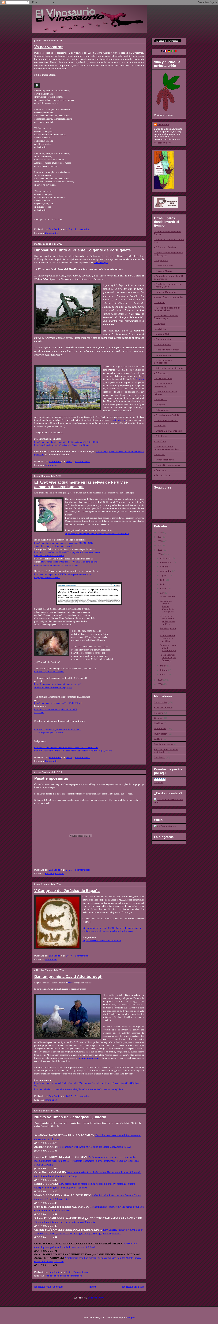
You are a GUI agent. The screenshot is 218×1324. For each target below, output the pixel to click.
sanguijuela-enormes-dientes (47, 577)
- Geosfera (159, 404)
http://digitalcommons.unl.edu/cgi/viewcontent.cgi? (57, 684)
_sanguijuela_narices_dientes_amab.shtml (53, 546)
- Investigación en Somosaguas (163, 361)
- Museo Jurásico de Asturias (168, 297)
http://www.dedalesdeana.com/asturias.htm (102, 940)
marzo (163, 665)
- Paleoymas (160, 399)
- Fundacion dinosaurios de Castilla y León (168, 285)
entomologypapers (63, 687)
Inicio (92, 1286)
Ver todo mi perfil (162, 142)
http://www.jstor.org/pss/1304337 (49, 671)
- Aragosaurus (161, 260)
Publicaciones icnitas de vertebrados (63, 1275)
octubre (164, 566)
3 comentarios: (82, 869)
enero (163, 674)
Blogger (131, 1317)
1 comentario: (82, 955)
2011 (160, 549)
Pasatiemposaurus (51, 778)
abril (162, 593)
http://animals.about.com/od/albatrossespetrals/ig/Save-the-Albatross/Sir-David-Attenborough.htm (78, 1089)
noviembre (166, 562)
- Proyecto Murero (163, 271)
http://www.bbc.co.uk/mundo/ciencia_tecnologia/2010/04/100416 (63, 543)
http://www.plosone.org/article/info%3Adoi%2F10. (57, 729)
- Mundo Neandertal (164, 459)
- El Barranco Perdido (165, 247)
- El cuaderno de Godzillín (167, 415)
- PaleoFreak (160, 436)
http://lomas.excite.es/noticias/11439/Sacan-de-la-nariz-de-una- (69, 561)
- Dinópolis (159, 323)
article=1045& (40, 687)
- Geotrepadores (162, 355)
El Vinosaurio (36, 9)
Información (51, 465)
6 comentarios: (82, 757)
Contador (158, 782)
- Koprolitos (159, 425)
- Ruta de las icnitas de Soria (168, 368)
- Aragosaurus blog (163, 265)
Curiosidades (51, 233)
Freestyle (158, 713)
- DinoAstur (159, 302)
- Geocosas (160, 470)
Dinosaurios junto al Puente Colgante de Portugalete (82, 250)
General (158, 718)
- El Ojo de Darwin (163, 378)
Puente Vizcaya (118, 420)
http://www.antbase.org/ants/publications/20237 (55, 709)
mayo (163, 588)
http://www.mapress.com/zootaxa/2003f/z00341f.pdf (58, 703)
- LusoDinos (160, 441)
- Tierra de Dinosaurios (165, 292)
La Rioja (158, 739)
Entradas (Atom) (96, 1297)
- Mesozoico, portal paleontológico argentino (166, 448)
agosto (164, 575)
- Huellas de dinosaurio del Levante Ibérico (167, 309)
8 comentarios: (82, 461)
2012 (160, 545)
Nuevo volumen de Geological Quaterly (70, 1117)
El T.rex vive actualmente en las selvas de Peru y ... (167, 620)
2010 (160, 554)
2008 (160, 684)
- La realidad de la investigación (163, 385)
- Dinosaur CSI (161, 334)
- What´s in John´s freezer (167, 349)
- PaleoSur (159, 454)
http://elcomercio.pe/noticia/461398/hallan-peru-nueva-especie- (62, 574)
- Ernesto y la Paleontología (168, 431)
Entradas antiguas (133, 1286)
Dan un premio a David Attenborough (68, 976)
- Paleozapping (161, 410)
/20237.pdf (39, 712)
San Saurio (163, 124)
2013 (160, 541)
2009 (160, 680)
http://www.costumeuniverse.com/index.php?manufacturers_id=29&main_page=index (73, 750)
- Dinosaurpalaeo (162, 344)
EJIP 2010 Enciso (163, 707)
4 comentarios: (82, 229)
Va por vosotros (48, 47)
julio (162, 579)
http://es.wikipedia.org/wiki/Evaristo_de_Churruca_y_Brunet (61, 445)
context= (51, 687)
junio (163, 584)
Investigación (160, 733)
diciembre (165, 558)
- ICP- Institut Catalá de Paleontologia (166, 317)
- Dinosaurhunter (162, 339)
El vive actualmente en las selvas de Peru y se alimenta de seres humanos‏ (81, 484)
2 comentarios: (82, 1096)
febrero (164, 670)
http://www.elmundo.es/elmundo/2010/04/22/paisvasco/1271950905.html (67, 442)
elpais (70, 982)
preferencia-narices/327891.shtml (49, 555)
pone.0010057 (56, 732)
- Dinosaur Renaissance (166, 420)
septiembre (166, 571)
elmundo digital (101, 262)
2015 (160, 532)
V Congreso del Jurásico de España (67, 890)
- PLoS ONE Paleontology (167, 465)
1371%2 (38, 732)
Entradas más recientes (48, 1286)
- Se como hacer (162, 475)
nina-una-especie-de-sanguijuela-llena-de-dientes (56, 565)
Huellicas (158, 723)
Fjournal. (46, 732)
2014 (160, 537)
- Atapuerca (160, 328)
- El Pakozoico (161, 373)
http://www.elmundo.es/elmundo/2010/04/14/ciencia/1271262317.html (97, 533)
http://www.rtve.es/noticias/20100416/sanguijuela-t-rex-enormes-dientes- (67, 552)
